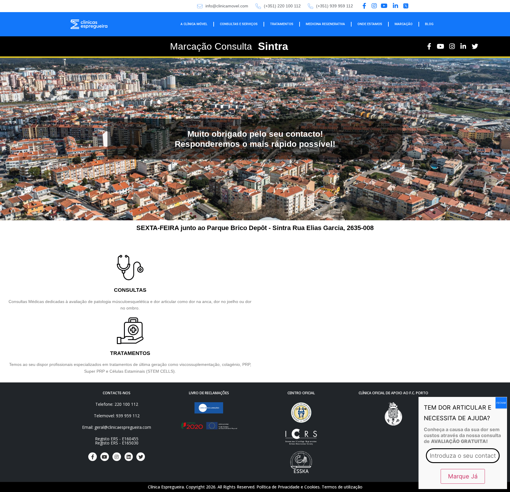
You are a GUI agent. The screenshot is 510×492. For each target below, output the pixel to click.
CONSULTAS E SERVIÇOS (239, 24)
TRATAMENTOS (281, 24)
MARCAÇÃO (404, 24)
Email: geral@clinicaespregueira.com (116, 427)
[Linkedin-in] (463, 46)
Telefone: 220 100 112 (116, 404)
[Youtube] (440, 46)
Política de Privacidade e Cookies (288, 487)
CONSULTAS (130, 290)
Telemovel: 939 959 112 (117, 415)
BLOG (429, 24)
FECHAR (501, 402)
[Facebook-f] (429, 46)
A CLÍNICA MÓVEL (194, 24)
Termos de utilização (342, 487)
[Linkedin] (129, 456)
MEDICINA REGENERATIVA (325, 24)
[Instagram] (452, 46)
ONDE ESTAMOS (369, 24)
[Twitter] (474, 46)
